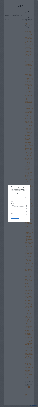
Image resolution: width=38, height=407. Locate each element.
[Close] (28, 186)
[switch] (26, 197)
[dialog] (19, 203)
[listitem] (19, 205)
